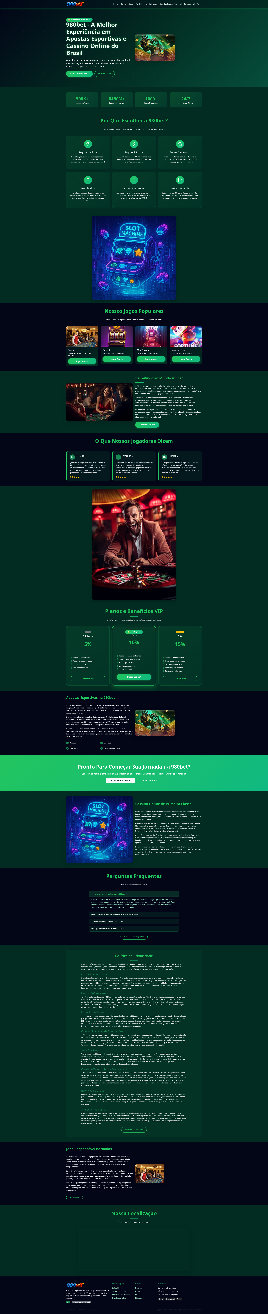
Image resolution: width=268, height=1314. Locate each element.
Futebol (139, 4)
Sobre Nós (116, 1288)
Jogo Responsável (119, 1298)
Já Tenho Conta (104, 73)
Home (115, 4)
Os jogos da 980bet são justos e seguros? (108, 929)
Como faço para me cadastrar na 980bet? (108, 894)
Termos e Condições (120, 1291)
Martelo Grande (151, 4)
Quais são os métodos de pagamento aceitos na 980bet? (114, 914)
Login (137, 1291)
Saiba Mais (74, 1197)
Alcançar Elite (180, 678)
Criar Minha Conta (120, 780)
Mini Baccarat (185, 4)
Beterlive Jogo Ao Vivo (168, 4)
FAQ (137, 1294)
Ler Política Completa (134, 1130)
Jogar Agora (82, 361)
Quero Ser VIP (134, 676)
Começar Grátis (88, 678)
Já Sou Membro (149, 780)
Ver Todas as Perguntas (134, 937)
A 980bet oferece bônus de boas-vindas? (107, 921)
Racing (123, 4)
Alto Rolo (196, 4)
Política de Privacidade (121, 1294)
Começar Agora (147, 424)
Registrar (139, 1288)
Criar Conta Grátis (79, 73)
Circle (131, 4)
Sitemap (138, 1298)
